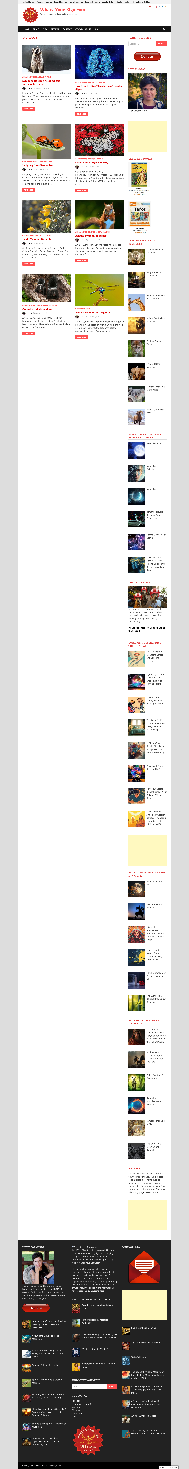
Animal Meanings (29, 77)
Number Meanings (123, 2)
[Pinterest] (156, 6)
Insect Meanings (29, 161)
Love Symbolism (108, 2)
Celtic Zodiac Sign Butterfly (91, 162)
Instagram (77, 1413)
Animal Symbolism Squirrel (91, 235)
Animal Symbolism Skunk (37, 308)
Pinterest (76, 1410)
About (36, 29)
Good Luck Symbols (92, 2)
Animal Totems (29, 2)
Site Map (55, 29)
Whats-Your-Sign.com (62, 9)
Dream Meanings (60, 2)
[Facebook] (146, 6)
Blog (45, 29)
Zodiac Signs (100, 82)
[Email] (165, 6)
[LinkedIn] (162, 6)
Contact (67, 29)
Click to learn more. (137, 110)
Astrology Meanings (44, 2)
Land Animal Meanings (100, 232)
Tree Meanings (45, 235)
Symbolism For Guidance (142, 2)
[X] (153, 6)
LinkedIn (76, 1416)
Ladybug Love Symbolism (37, 165)
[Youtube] (150, 6)
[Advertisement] (147, 136)
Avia (30, 88)
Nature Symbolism (76, 2)
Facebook (76, 1401)
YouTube (76, 1407)
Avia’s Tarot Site (83, 29)
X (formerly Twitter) (81, 1404)
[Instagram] (159, 6)
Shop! (97, 29)
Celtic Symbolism (83, 159)
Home (26, 29)
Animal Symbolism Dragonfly (93, 312)
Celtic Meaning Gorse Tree (38, 239)
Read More (28, 109)
